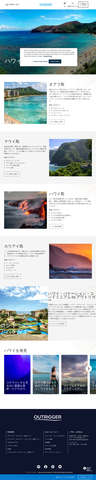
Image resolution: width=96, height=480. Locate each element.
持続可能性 (48, 449)
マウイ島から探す (12, 174)
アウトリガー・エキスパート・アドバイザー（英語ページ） (23, 439)
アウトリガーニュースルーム (53, 452)
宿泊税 (9, 449)
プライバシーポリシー (31, 472)
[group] (17, 374)
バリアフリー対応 (12, 445)
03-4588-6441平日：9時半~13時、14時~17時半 (78, 443)
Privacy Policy (47, 56)
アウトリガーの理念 (50, 445)
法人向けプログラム (12, 442)
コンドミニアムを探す (57, 323)
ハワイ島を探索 (56, 226)
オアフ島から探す (57, 121)
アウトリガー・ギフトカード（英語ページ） (19, 436)
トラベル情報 (48, 439)
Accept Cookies (55, 61)
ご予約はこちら (83, 4)
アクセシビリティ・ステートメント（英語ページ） (21, 452)
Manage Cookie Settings (41, 61)
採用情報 (47, 442)
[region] (48, 57)
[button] (89, 368)
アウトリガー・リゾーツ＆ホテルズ (54, 436)
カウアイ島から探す (12, 276)
